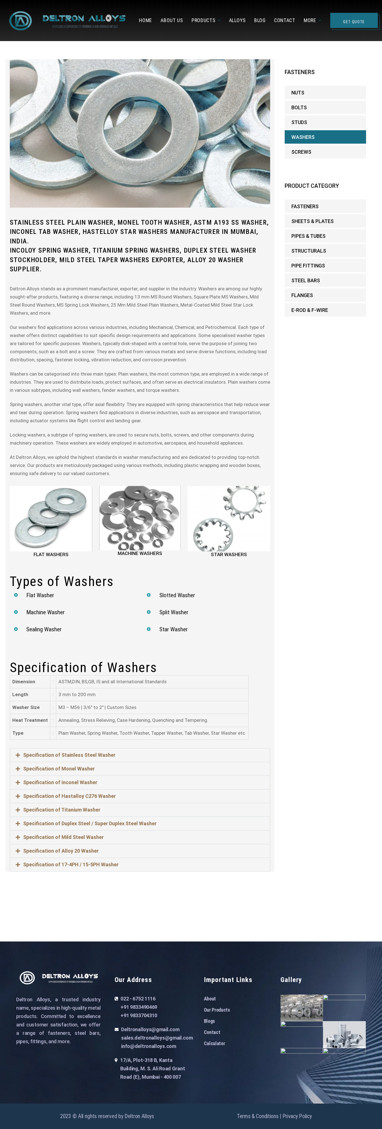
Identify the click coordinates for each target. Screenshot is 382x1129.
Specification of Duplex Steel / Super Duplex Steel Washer (90, 823)
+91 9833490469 (139, 1007)
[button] (140, 755)
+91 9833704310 (139, 1015)
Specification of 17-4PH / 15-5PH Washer (71, 864)
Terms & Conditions (258, 1116)
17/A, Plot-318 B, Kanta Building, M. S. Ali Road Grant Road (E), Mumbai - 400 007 (152, 1068)
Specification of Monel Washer (59, 769)
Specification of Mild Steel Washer (63, 837)
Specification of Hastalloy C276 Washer (69, 796)
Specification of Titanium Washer (61, 810)
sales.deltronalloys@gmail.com (157, 1038)
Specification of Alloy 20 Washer (61, 851)
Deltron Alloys (139, 1116)
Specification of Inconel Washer (60, 782)
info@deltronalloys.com (148, 1046)
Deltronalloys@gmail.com (150, 1029)
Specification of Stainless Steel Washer (69, 755)
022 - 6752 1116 (138, 999)
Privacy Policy (297, 1116)
